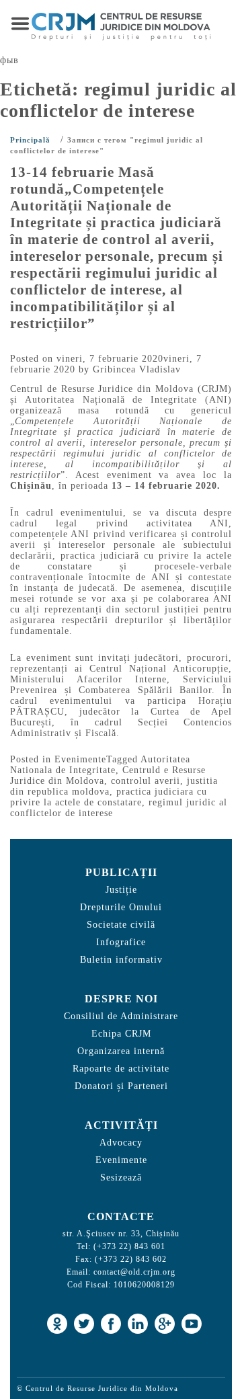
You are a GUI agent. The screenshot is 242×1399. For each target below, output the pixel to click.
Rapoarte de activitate (121, 1069)
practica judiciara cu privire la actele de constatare (108, 797)
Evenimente (80, 759)
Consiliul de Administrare (121, 1016)
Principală (30, 140)
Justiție (121, 890)
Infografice (121, 942)
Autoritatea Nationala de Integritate (100, 764)
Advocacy (121, 1142)
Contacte (121, 1216)
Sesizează (121, 1177)
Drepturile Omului (121, 907)
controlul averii (145, 781)
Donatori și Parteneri (121, 1086)
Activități (121, 1125)
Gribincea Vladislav (137, 369)
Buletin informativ (121, 960)
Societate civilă (121, 925)
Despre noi (121, 998)
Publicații (121, 872)
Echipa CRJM (121, 1034)
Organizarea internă (121, 1051)
